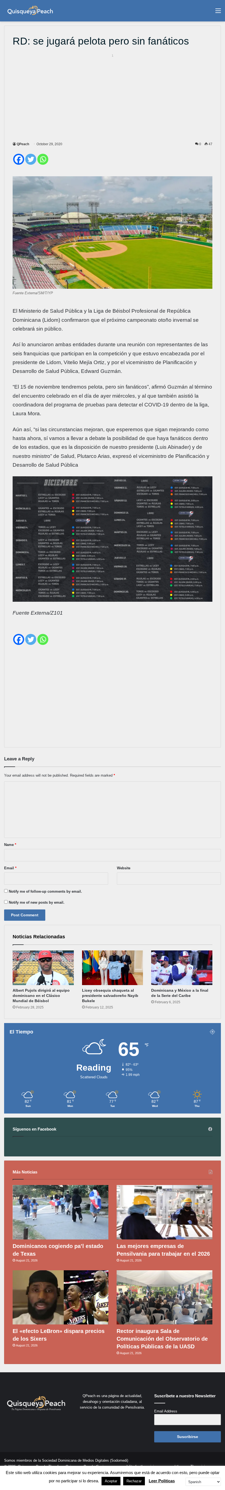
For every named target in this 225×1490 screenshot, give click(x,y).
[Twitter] (30, 159)
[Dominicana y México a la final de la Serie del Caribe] (181, 967)
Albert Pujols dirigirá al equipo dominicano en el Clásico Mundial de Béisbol (41, 995)
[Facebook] (18, 159)
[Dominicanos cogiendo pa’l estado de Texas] (60, 1212)
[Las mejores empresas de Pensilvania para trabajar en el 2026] (164, 1212)
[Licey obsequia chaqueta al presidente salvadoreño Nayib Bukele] (112, 967)
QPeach (23, 144)
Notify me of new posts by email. (36, 902)
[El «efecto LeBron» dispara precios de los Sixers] (60, 1297)
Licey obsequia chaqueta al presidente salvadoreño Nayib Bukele (110, 995)
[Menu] (218, 13)
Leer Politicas (162, 1480)
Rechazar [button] (134, 1481)
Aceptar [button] (111, 1481)
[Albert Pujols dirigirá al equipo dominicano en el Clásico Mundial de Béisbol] (43, 967)
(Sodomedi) (119, 1460)
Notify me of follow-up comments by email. (45, 891)
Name (10, 845)
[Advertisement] (112, 96)
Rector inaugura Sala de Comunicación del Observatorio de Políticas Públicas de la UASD (162, 1338)
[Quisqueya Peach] (30, 11)
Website (123, 868)
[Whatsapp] (42, 159)
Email (10, 868)
